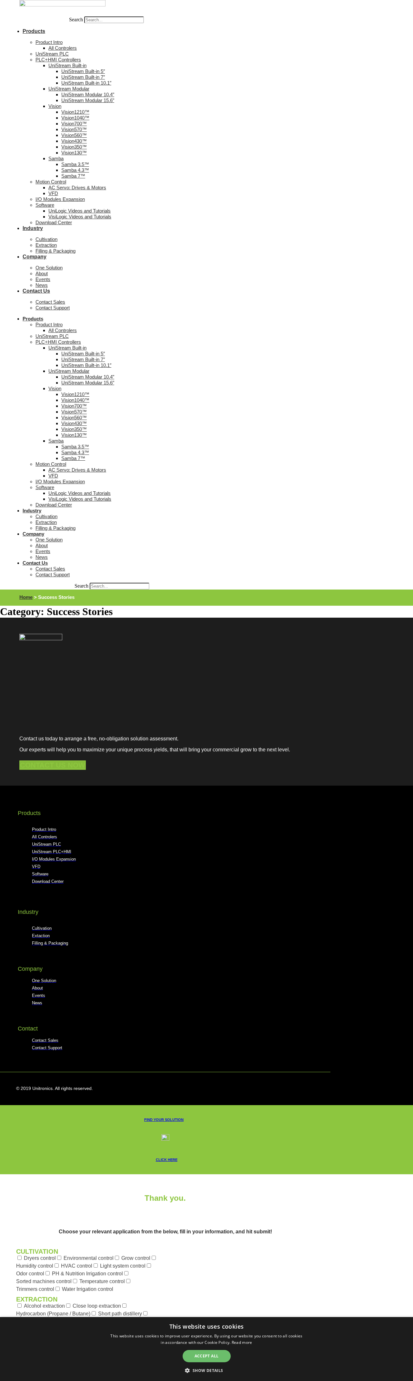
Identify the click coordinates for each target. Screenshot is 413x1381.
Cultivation (37, 1251)
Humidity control (34, 1266)
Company (34, 256)
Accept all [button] (207, 1356)
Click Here (166, 1160)
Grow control (135, 1258)
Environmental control (89, 1258)
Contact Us (36, 291)
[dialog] (206, 1349)
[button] (206, 1370)
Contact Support (52, 307)
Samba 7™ (73, 176)
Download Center (53, 222)
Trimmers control (35, 1289)
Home (26, 597)
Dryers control (40, 1258)
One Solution (49, 267)
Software (44, 205)
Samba (56, 158)
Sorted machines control (44, 1281)
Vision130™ (74, 152)
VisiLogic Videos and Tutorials (79, 216)
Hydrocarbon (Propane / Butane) (53, 1313)
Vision (54, 106)
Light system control (123, 1266)
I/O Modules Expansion (60, 199)
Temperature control (102, 1281)
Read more (242, 1342)
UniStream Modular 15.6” (87, 100)
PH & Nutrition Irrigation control (87, 1273)
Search (76, 19)
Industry (33, 228)
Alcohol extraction (44, 1306)
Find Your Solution (164, 1120)
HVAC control (76, 1266)
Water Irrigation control (87, 1289)
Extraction (36, 1299)
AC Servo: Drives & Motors (77, 187)
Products (34, 31)
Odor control (30, 1273)
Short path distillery (120, 1313)
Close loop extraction (97, 1306)
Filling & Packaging (55, 251)
